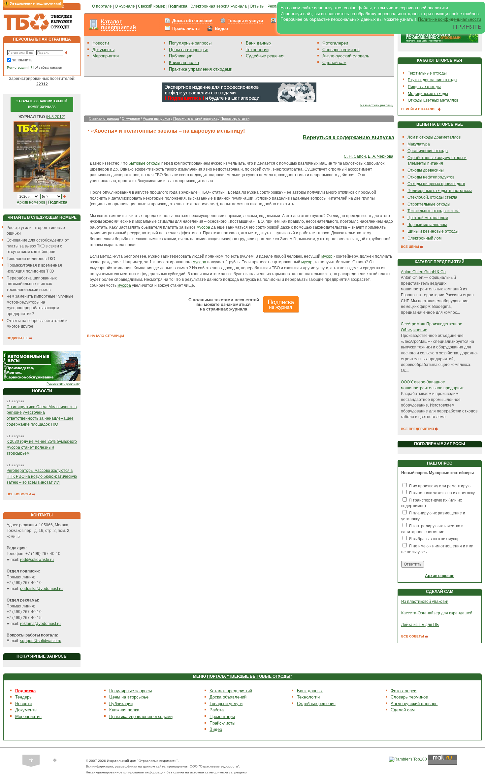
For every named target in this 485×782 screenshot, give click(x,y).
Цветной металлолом (427, 217)
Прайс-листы (186, 28)
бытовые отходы (144, 163)
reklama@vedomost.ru (40, 623)
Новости (100, 43)
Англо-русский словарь (345, 55)
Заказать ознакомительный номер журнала (41, 104)
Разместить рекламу (63, 383)
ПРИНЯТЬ (467, 26)
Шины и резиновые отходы (433, 231)
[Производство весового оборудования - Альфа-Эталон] (42, 365)
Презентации (222, 716)
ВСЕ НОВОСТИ (19, 494)
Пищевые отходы (424, 86)
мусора (203, 227)
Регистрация (17, 67)
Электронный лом (424, 238)
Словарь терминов (341, 49)
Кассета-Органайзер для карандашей (436, 613)
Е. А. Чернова (380, 156)
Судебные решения (265, 55)
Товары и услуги (245, 20)
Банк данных (259, 43)
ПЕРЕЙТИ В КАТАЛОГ (419, 109)
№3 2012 (55, 116)
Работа (217, 709)
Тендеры (23, 697)
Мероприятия (105, 55)
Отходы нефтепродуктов (430, 177)
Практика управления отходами (200, 69)
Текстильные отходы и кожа (433, 211)
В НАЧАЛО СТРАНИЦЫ (105, 336)
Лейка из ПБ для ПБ (420, 624)
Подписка (25, 690)
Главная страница (104, 118)
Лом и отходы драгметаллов (434, 137)
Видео (221, 28)
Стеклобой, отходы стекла (432, 197)
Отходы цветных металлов (433, 100)
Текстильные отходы (427, 73)
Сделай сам (334, 62)
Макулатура (418, 144)
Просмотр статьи (234, 118)
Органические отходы (427, 150)
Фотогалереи (335, 43)
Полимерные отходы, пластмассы (439, 190)
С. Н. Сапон (355, 156)
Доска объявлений (192, 20)
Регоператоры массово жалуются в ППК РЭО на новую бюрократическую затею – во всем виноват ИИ (42, 476)
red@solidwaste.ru (37, 559)
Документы (103, 49)
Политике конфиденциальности (449, 19)
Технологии (257, 49)
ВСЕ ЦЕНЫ (410, 246)
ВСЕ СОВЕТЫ (413, 636)
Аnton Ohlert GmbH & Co (423, 272)
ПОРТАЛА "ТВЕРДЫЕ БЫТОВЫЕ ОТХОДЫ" (249, 676)
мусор (327, 256)
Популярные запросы (190, 43)
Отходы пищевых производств (436, 183)
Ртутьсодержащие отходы (432, 80)
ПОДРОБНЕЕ (18, 338)
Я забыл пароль (48, 67)
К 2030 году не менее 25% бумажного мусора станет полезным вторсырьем (42, 447)
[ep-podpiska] (239, 92)
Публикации (180, 55)
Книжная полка (184, 62)
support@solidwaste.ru (40, 640)
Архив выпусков (156, 118)
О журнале (131, 118)
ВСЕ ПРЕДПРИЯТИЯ (418, 429)
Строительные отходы (428, 204)
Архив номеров (31, 202)
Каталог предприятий (118, 24)
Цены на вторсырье (188, 49)
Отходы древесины (425, 170)
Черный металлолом (427, 224)
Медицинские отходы (428, 93)
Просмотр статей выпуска (195, 118)
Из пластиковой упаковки (424, 601)
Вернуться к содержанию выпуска (348, 137)
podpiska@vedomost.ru (41, 588)
